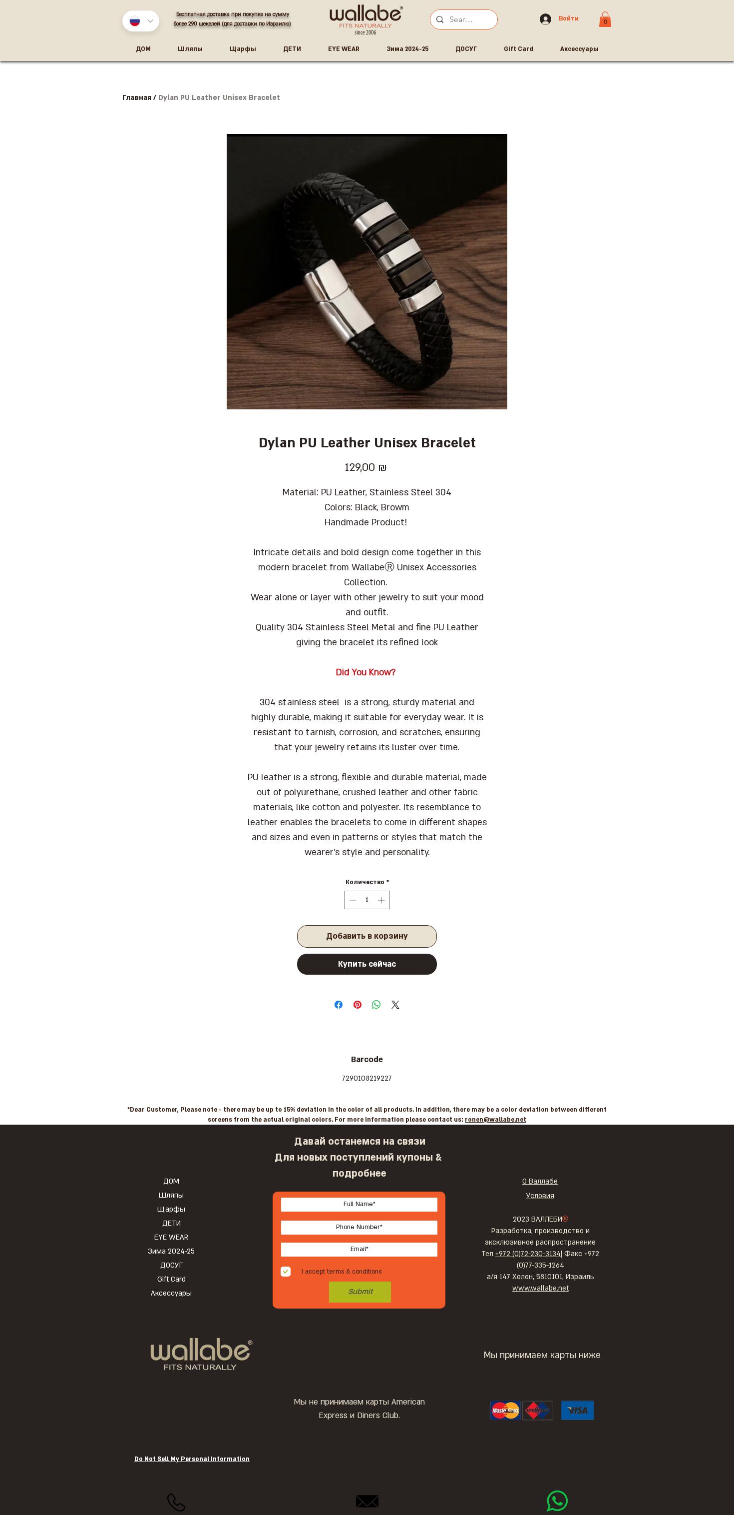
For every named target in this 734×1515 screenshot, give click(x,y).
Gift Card (171, 1279)
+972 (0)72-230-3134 (528, 1254)
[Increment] (382, 900)
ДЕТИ (171, 1223)
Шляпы (171, 1195)
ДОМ (171, 1181)
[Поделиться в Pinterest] (358, 1005)
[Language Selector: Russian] (140, 20)
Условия (540, 1196)
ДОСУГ (171, 1265)
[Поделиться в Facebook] (339, 1005)
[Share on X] (395, 1005)
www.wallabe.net (540, 1288)
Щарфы (171, 1209)
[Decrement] (352, 900)
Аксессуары (171, 1293)
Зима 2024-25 (171, 1251)
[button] (605, 19)
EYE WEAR (171, 1237)
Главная (136, 97)
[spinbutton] (367, 900)
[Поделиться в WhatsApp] (376, 1005)
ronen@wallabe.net (495, 1120)
